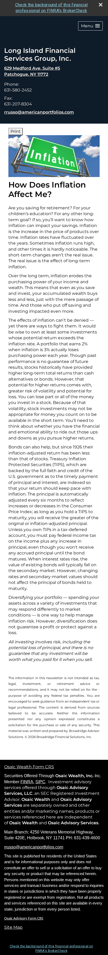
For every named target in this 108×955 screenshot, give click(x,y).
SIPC (40, 782)
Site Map (13, 927)
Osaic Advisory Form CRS (23, 919)
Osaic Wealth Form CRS (29, 766)
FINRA (26, 782)
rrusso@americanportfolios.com (39, 112)
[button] (90, 26)
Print (15, 131)
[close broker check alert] (101, 5)
